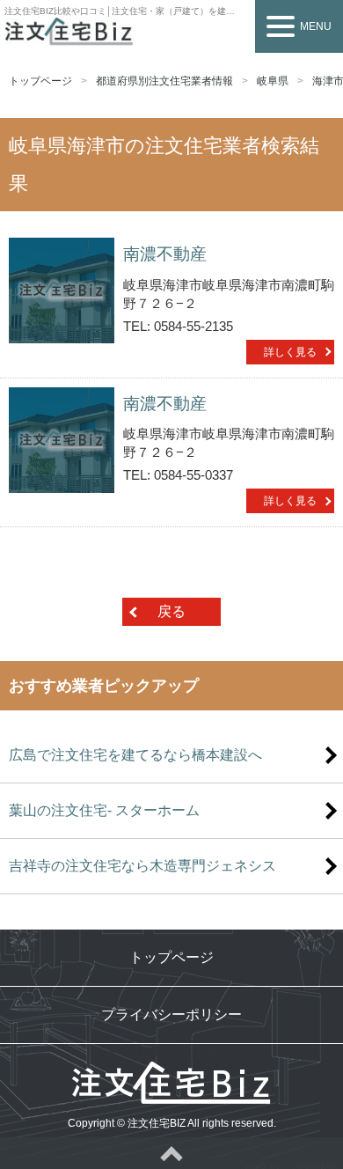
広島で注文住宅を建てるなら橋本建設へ (135, 754)
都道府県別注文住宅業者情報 (164, 81)
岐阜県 (272, 81)
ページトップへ (171, 1153)
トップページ (40, 81)
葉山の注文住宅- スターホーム (104, 810)
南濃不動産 (165, 254)
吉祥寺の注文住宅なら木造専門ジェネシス (142, 865)
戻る (171, 611)
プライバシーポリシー (171, 1014)
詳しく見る (290, 352)
